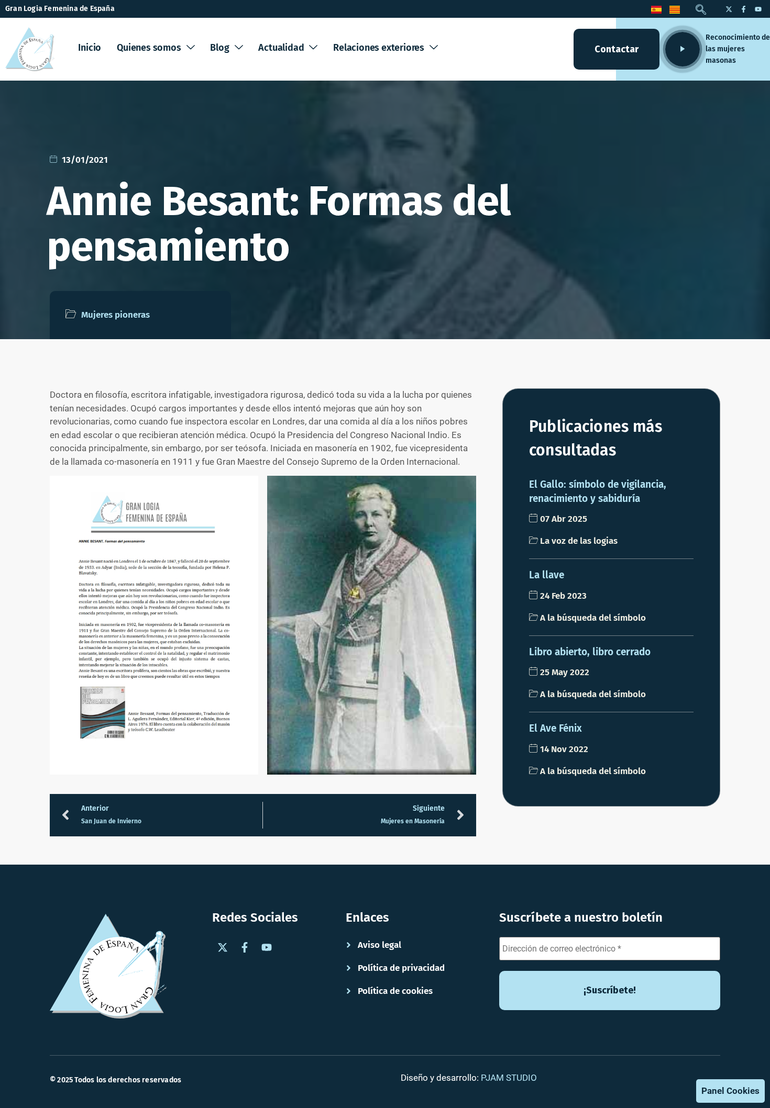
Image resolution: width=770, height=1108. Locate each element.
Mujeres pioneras (115, 314)
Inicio (89, 47)
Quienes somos (149, 47)
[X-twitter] (728, 9)
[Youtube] (758, 9)
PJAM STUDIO (509, 1077)
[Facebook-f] (743, 9)
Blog (219, 47)
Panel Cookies (730, 1090)
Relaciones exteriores (378, 47)
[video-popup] (682, 49)
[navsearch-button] (700, 10)
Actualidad (281, 47)
